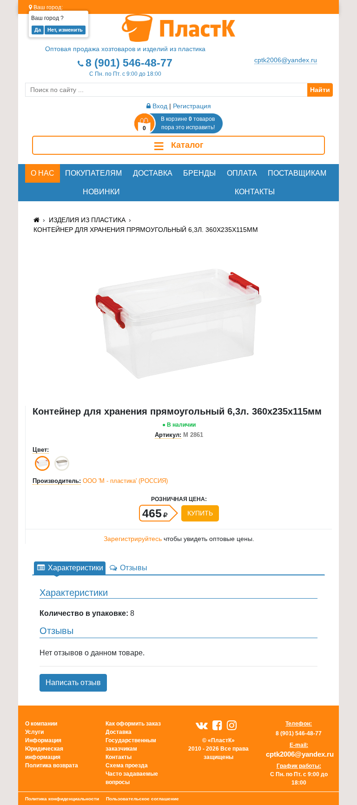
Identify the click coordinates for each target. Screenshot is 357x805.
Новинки (101, 192)
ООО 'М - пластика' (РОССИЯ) (125, 480)
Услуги (34, 732)
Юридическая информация (44, 753)
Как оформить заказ (133, 723)
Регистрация (192, 106)
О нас (42, 173)
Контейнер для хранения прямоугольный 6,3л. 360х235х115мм (145, 229)
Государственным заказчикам (131, 744)
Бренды (199, 173)
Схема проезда (127, 765)
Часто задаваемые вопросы (132, 778)
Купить (200, 513)
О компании (41, 723)
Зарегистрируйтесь (133, 538)
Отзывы (132, 568)
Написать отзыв (73, 682)
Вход (159, 106)
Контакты (255, 192)
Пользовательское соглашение (142, 798)
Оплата (242, 173)
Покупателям (93, 173)
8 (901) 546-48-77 (129, 63)
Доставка (152, 173)
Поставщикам (297, 173)
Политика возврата (51, 765)
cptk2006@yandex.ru (285, 60)
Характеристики (74, 568)
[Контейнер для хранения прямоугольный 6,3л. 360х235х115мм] (178, 323)
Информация (43, 740)
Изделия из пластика (87, 220)
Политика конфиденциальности (62, 798)
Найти (320, 89)
